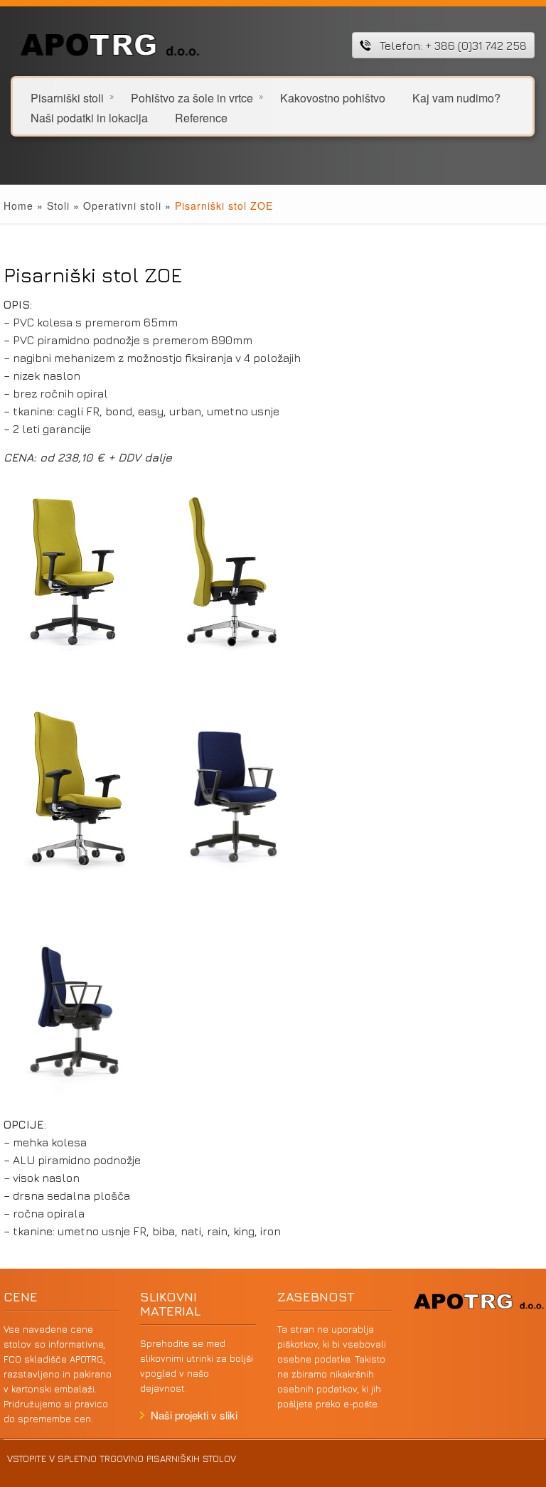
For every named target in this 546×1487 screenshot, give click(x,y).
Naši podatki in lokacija (89, 117)
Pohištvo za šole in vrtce (192, 97)
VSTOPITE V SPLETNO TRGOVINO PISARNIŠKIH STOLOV (121, 1458)
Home (18, 205)
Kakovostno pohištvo (332, 97)
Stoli (58, 205)
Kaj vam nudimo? (456, 97)
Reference (201, 117)
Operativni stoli (122, 205)
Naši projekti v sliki (194, 1414)
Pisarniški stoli (67, 97)
